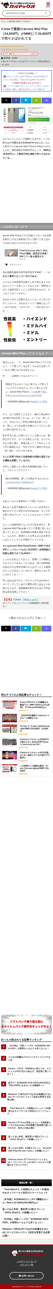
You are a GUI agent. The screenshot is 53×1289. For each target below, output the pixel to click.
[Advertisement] (26, 191)
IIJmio (26, 21)
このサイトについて (26, 1261)
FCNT (6, 54)
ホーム (3, 21)
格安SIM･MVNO (15, 21)
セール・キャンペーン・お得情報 (25, 54)
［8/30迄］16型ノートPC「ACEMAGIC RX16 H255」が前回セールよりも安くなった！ (25, 1221)
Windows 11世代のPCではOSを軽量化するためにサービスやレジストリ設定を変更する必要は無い (26, 1232)
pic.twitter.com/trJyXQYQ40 (27, 395)
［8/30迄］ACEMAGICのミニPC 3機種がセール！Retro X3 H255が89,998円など (25, 1201)
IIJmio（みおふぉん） (26, 599)
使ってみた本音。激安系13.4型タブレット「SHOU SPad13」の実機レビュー (23, 1211)
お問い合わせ (27, 1275)
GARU (15, 58)
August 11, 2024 (39, 401)
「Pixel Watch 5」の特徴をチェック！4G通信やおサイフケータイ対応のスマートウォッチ (25, 1191)
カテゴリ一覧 (26, 1264)
